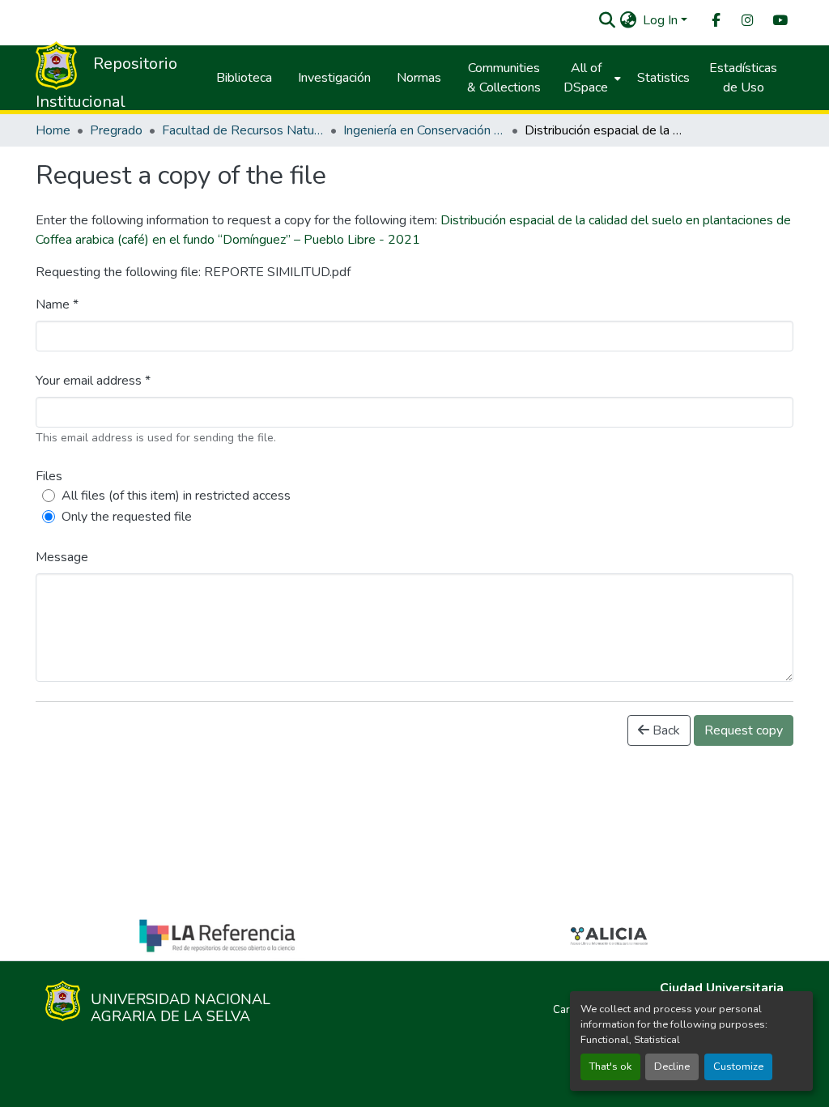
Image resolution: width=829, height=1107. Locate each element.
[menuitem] (715, 21)
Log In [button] (662, 20)
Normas (419, 78)
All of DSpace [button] (585, 77)
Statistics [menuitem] (663, 78)
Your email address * (93, 381)
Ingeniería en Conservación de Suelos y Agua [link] (424, 130)
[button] (607, 20)
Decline (672, 1066)
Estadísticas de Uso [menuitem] (743, 77)
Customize (738, 1066)
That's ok (610, 1066)
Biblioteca (244, 78)
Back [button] (664, 730)
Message (62, 557)
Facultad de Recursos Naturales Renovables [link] (243, 130)
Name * (57, 304)
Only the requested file (127, 517)
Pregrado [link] (116, 130)
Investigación (334, 78)
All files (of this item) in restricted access (176, 496)
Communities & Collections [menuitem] (504, 77)
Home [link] (53, 130)
